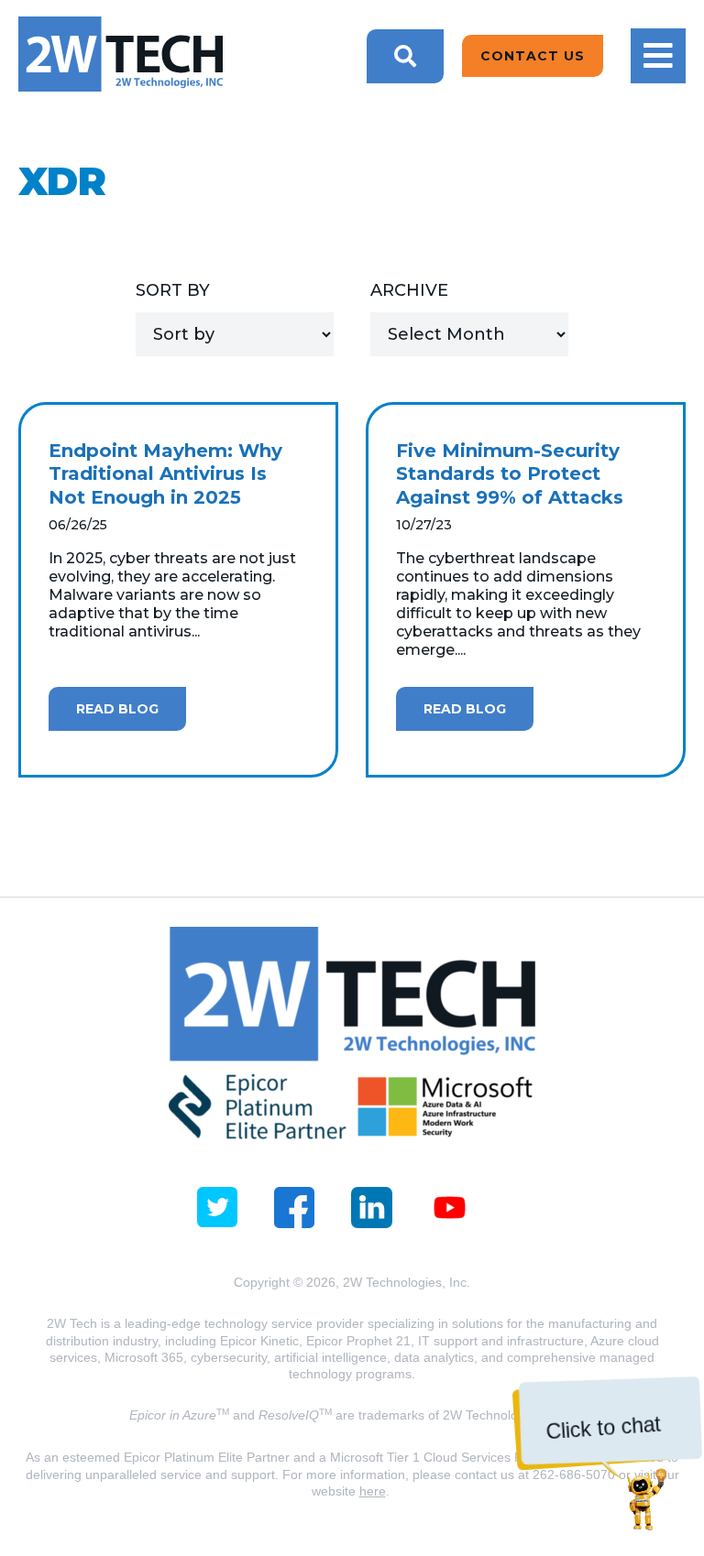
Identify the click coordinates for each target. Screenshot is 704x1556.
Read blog (117, 709)
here (372, 1491)
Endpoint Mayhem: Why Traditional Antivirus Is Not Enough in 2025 (165, 474)
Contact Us (532, 56)
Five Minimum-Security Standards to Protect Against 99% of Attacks (509, 474)
